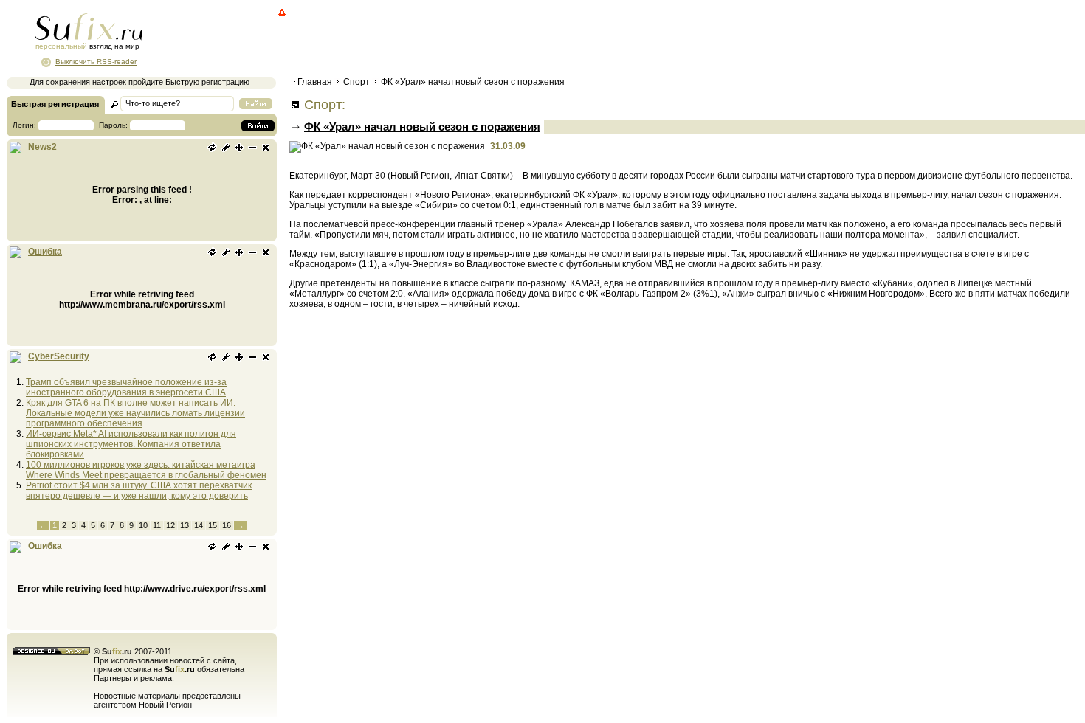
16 (226, 525)
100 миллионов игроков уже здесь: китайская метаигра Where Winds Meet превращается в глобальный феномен (146, 470)
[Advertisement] (557, 40)
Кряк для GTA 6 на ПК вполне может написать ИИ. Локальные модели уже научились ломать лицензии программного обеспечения (135, 413)
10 (143, 525)
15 (212, 525)
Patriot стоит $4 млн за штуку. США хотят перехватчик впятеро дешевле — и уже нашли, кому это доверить (139, 490)
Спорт (356, 82)
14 (198, 525)
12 (170, 525)
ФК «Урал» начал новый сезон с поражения (422, 126)
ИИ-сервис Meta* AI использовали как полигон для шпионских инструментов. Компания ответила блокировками (131, 444)
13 (184, 525)
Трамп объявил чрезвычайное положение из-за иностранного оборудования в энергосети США (126, 387)
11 (157, 525)
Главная (314, 82)
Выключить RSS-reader (96, 62)
